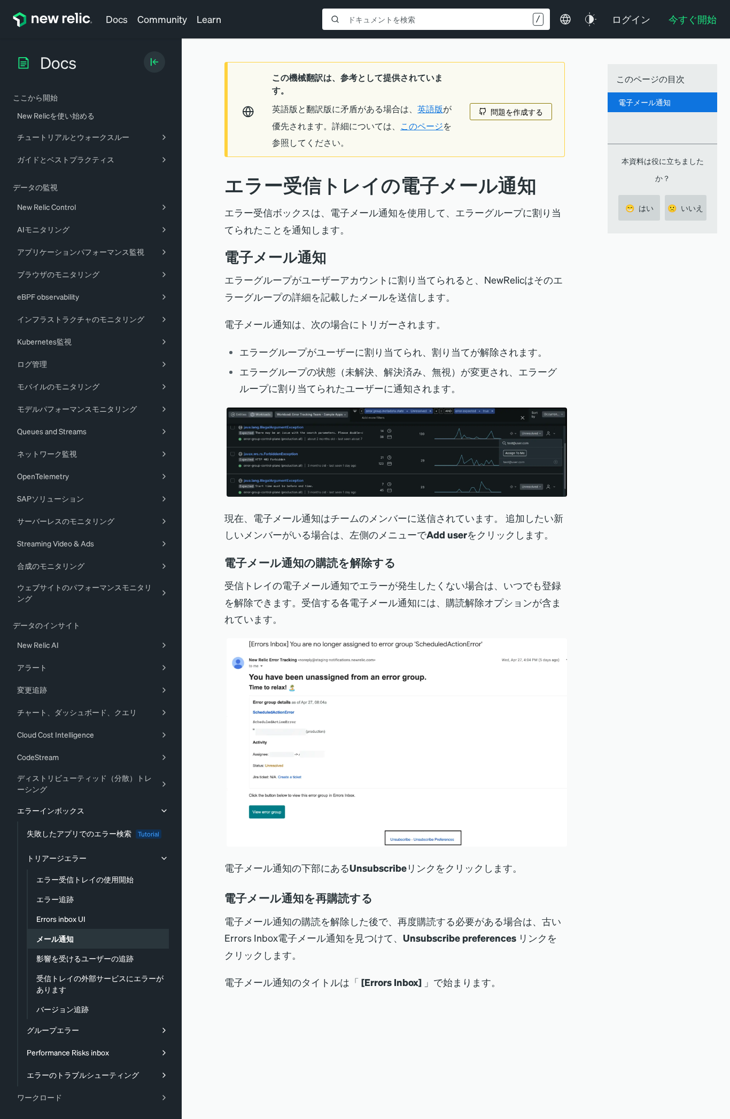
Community (162, 19)
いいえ (685, 208)
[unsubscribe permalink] (403, 562)
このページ (421, 126)
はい (639, 208)
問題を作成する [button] (517, 111)
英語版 (430, 109)
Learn (209, 19)
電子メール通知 (644, 102)
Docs (117, 19)
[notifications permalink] (334, 256)
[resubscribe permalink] (380, 897)
